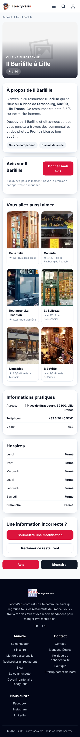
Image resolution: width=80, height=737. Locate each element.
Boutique (60, 666)
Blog (20, 667)
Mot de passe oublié (19, 655)
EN (44, 625)
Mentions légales (60, 649)
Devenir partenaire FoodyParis (19, 682)
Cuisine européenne (22, 145)
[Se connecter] (73, 6)
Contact (60, 643)
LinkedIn (20, 715)
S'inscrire (20, 649)
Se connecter (20, 643)
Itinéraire (59, 565)
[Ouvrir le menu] (53, 6)
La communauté (20, 673)
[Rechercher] (63, 6)
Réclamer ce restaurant (40, 548)
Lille (16, 17)
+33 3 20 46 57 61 (60, 418)
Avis (20, 565)
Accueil (7, 17)
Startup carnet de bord (60, 672)
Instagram (20, 709)
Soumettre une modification (40, 535)
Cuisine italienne (52, 145)
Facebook (19, 703)
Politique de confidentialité (60, 658)
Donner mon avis (58, 168)
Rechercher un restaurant (20, 661)
